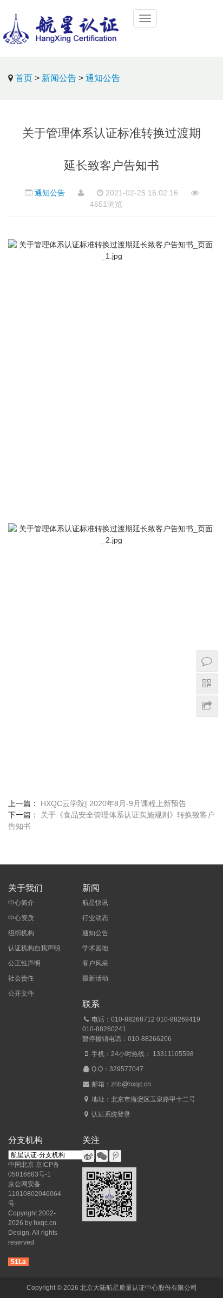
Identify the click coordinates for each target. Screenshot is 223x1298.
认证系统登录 (110, 1114)
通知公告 (103, 78)
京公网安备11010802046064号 (34, 1193)
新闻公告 (59, 78)
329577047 (126, 1069)
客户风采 (95, 963)
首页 (23, 78)
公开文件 (21, 993)
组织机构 (21, 933)
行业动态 (95, 918)
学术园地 (95, 948)
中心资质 (21, 918)
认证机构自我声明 (34, 948)
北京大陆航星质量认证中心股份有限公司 (138, 1288)
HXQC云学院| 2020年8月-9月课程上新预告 (113, 803)
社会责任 (21, 978)
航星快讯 (95, 903)
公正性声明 (24, 963)
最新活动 (95, 978)
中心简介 (21, 903)
